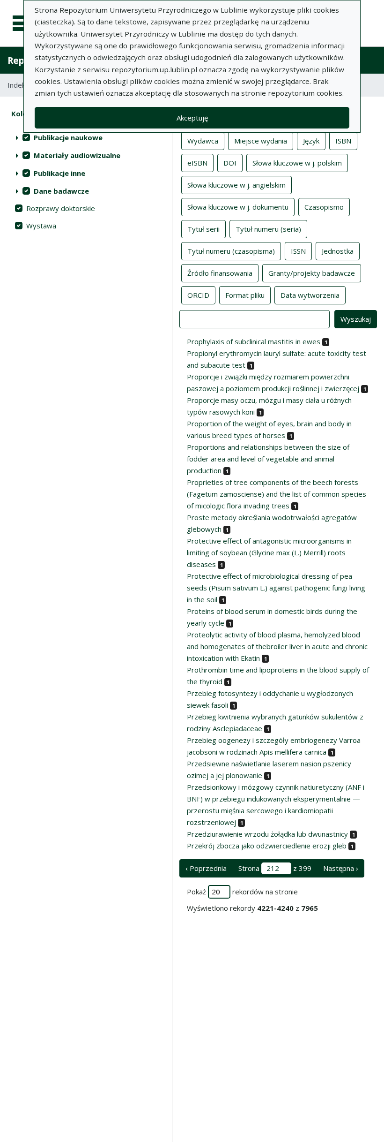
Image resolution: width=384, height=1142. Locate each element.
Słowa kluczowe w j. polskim (297, 162)
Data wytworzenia (310, 295)
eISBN (197, 162)
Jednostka (338, 251)
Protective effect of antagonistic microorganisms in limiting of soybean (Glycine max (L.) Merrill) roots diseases (269, 552)
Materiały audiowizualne (77, 155)
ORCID (198, 295)
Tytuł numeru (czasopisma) (231, 251)
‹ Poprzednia (206, 868)
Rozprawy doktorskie (60, 208)
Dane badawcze (61, 191)
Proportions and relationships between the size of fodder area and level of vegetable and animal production (268, 458)
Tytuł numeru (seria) (268, 229)
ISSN (298, 251)
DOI (229, 162)
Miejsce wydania (260, 140)
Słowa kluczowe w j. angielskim (236, 184)
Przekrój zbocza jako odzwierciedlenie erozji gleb (267, 845)
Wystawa (41, 225)
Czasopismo (324, 207)
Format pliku (245, 295)
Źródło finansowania (219, 273)
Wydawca (202, 140)
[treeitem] (86, 137)
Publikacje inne (59, 173)
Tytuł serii (203, 229)
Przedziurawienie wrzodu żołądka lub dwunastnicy (267, 834)
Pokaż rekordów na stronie (242, 891)
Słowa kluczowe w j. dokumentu (237, 207)
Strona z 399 (274, 868)
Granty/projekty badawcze (311, 273)
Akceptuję (192, 117)
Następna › (340, 868)
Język (311, 140)
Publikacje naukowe (68, 137)
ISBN (343, 140)
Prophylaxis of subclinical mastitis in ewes (253, 341)
